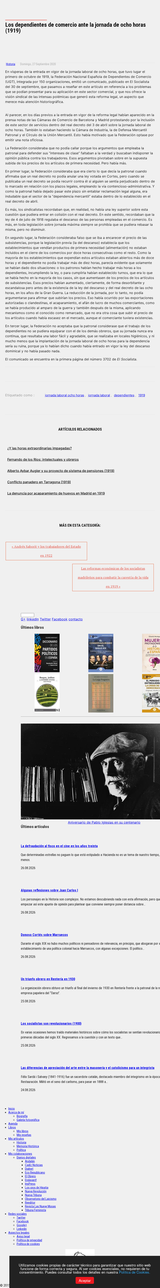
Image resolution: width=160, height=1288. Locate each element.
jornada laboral (99, 395)
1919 (141, 395)
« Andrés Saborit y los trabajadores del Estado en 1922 (46, 551)
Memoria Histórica (28, 1146)
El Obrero (30, 1176)
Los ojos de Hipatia (36, 1187)
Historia (10, 64)
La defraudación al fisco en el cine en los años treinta (59, 846)
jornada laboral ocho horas (64, 395)
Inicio (11, 1109)
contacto (76, 619)
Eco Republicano (35, 1172)
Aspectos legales (18, 1233)
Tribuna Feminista (35, 1210)
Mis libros (22, 1131)
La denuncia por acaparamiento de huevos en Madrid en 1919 (56, 493)
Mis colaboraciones (20, 1154)
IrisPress (30, 1184)
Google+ (22, 1225)
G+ (23, 619)
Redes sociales (17, 1214)
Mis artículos (16, 1139)
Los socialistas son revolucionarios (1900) (51, 1024)
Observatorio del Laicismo (40, 1199)
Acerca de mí (16, 1112)
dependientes (124, 395)
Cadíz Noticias (34, 1165)
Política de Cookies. (134, 1272)
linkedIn (33, 619)
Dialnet (29, 1169)
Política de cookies (28, 1244)
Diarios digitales (26, 1157)
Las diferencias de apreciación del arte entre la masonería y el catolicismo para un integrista (87, 1068)
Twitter (45, 619)
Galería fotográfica (28, 1120)
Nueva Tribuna (33, 1195)
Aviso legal (23, 1236)
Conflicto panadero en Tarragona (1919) (39, 482)
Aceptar (85, 1280)
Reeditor (30, 1202)
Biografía (22, 1116)
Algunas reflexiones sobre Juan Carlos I (49, 890)
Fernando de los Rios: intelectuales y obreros (43, 459)
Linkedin (22, 1229)
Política (21, 1150)
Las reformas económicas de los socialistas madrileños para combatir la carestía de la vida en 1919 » (113, 577)
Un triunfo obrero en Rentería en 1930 (48, 979)
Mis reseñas (24, 1135)
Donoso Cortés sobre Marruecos (44, 935)
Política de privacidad (29, 1240)
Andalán (30, 1161)
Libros (12, 1127)
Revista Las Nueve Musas (40, 1206)
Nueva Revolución (35, 1191)
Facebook (60, 619)
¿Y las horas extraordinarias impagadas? (39, 448)
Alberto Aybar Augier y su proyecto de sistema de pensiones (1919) (60, 471)
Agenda (13, 1124)
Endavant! (31, 1180)
